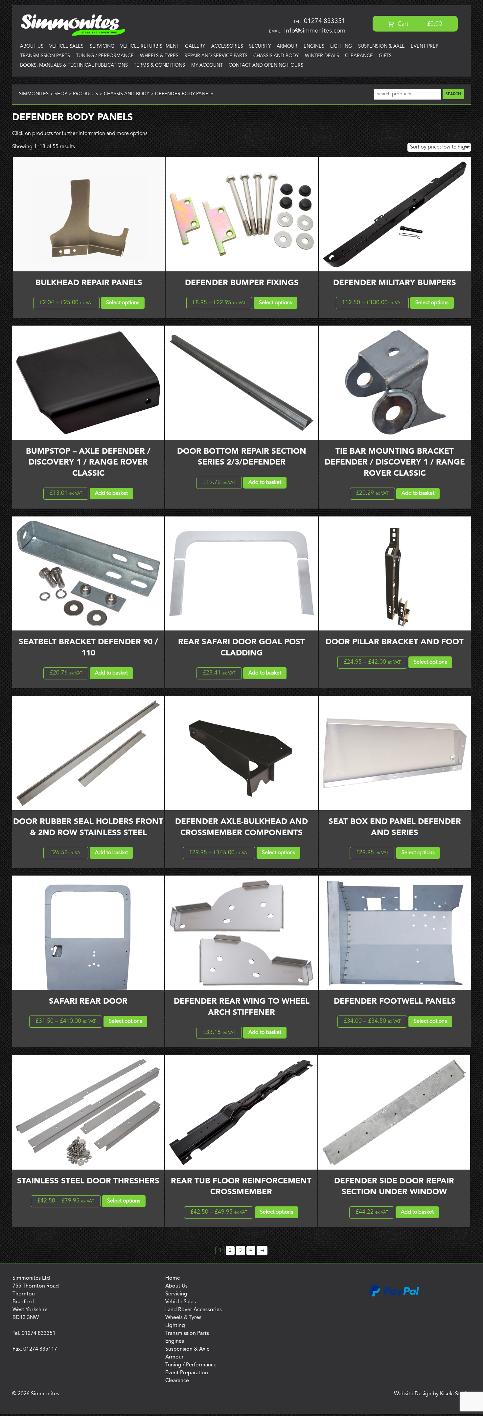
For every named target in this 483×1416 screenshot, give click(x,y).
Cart (419, 24)
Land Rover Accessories (193, 1310)
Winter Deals (322, 56)
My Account (207, 65)
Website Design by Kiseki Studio (432, 1394)
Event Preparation (186, 1373)
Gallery (195, 46)
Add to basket (111, 493)
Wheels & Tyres (159, 56)
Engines (314, 46)
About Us (31, 46)
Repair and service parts (215, 56)
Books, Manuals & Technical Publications (74, 65)
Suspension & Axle (381, 46)
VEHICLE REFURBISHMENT (149, 46)
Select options (122, 303)
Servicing (102, 46)
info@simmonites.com (314, 31)
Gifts (385, 56)
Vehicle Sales (66, 46)
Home (172, 1278)
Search (453, 94)
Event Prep (424, 46)
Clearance (359, 56)
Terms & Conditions (159, 65)
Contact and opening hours (266, 65)
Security (260, 46)
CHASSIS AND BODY (276, 56)
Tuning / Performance (105, 56)
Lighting (341, 46)
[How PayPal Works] (394, 1295)
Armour (287, 46)
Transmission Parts (45, 56)
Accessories (227, 46)
